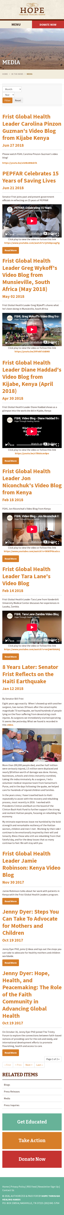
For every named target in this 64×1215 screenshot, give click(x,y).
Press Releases (12, 1091)
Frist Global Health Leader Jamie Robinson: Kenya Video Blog (31, 864)
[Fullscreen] (57, 234)
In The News (17, 74)
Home (5, 74)
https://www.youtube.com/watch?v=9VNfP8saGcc (32, 551)
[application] (32, 221)
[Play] (6, 234)
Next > (28, 1064)
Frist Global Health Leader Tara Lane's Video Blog (26, 576)
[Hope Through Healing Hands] (32, 9)
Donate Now (48, 24)
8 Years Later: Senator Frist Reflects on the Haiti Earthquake (30, 674)
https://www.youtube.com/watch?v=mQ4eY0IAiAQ (32, 649)
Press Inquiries (11, 1105)
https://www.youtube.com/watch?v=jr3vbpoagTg (32, 242)
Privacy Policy (18, 1186)
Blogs (7, 1084)
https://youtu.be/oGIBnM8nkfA (19, 162)
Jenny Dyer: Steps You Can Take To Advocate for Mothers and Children (30, 922)
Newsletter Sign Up (48, 1186)
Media (11, 62)
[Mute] (52, 234)
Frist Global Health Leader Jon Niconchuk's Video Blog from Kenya (32, 481)
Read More (11, 250)
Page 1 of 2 (52, 1059)
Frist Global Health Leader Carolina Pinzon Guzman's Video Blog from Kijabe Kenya (31, 127)
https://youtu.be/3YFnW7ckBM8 (32, 351)
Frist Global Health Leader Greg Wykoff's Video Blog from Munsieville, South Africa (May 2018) (29, 275)
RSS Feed (31, 1186)
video (10, 724)
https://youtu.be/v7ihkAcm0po (32, 453)
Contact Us (8, 1190)
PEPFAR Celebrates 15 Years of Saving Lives (30, 177)
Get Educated (32, 1122)
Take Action (32, 1140)
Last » (39, 1064)
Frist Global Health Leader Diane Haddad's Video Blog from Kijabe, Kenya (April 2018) (31, 376)
